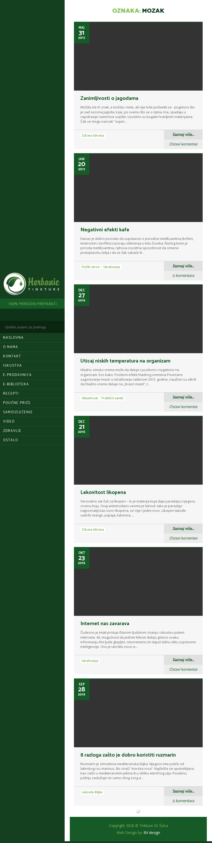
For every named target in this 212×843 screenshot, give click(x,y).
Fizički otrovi (91, 267)
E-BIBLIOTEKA (16, 384)
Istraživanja (111, 267)
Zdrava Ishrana (93, 135)
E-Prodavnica (17, 375)
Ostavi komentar (183, 144)
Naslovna (13, 338)
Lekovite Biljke (92, 792)
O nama (10, 347)
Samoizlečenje (18, 412)
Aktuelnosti (90, 398)
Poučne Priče (17, 403)
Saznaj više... (183, 134)
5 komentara (183, 275)
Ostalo (10, 440)
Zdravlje (12, 431)
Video (9, 421)
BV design (151, 832)
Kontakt (12, 356)
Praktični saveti (112, 398)
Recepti (11, 393)
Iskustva (12, 365)
